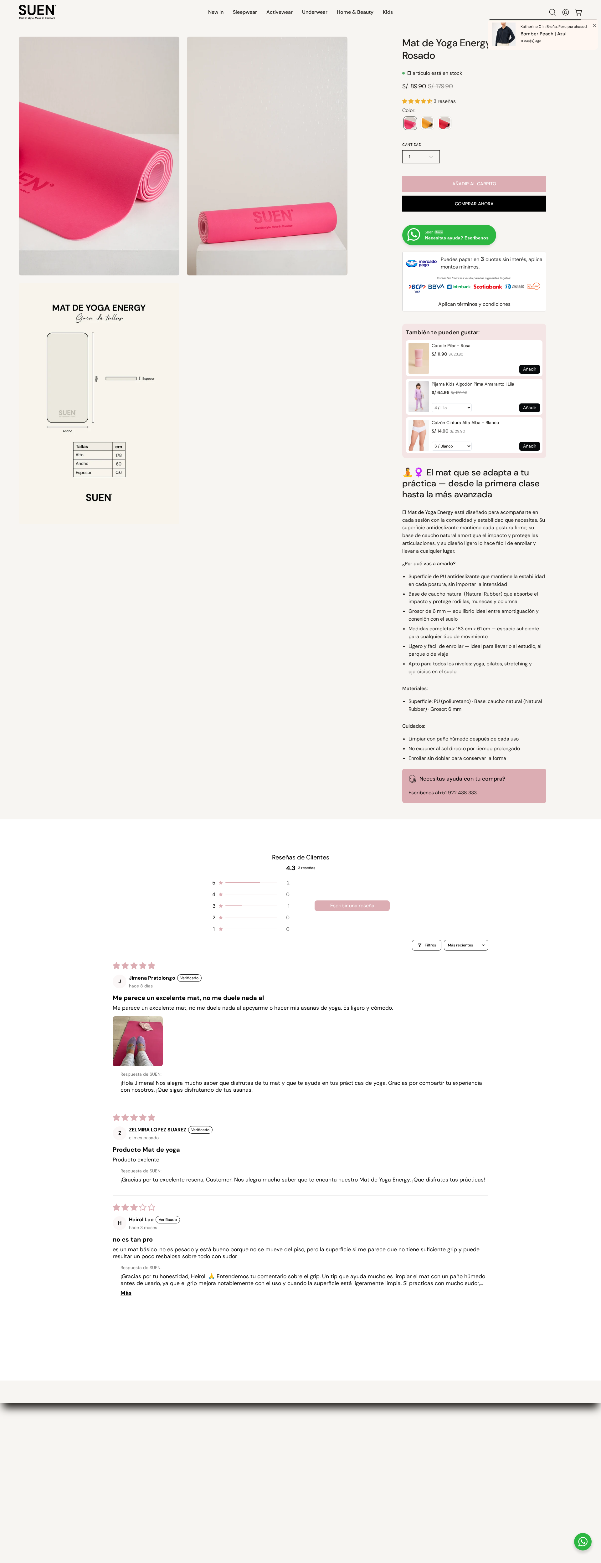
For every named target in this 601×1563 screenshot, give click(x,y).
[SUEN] (37, 12)
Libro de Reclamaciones (124, 1529)
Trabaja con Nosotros (206, 1506)
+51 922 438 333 (458, 792)
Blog (184, 1495)
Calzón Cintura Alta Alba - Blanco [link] (465, 422)
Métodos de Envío (117, 1472)
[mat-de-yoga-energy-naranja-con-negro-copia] (410, 123)
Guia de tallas (111, 1495)
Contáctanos (110, 1517)
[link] (418, 358)
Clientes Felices (199, 1472)
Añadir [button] (529, 369)
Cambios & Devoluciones (126, 1483)
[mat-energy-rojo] (445, 123)
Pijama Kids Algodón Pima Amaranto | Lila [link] (473, 384)
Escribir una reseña (352, 905)
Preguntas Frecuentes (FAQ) (130, 1506)
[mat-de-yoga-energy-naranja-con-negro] (427, 123)
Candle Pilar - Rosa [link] (451, 345)
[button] (215, 12)
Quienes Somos (199, 1461)
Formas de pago (114, 1461)
